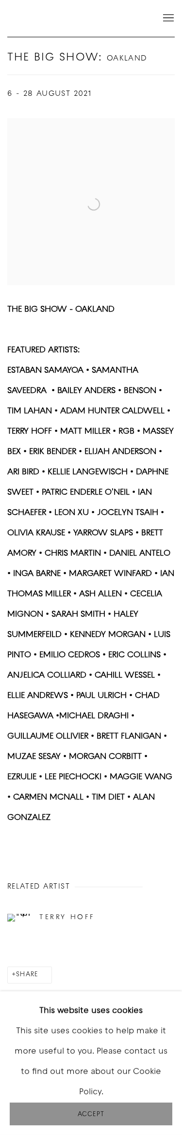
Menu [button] (167, 18)
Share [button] (27, 974)
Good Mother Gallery (55, 18)
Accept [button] (91, 1114)
